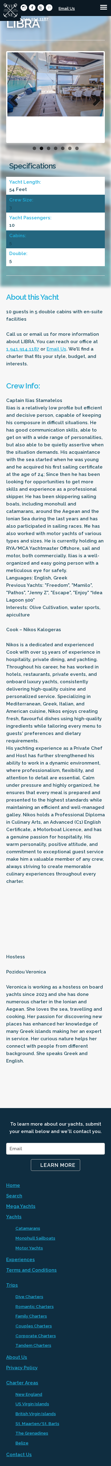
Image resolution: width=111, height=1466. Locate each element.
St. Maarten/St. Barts (37, 1423)
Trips (12, 1285)
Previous (16, 98)
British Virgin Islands (35, 1413)
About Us (16, 1357)
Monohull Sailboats (35, 1238)
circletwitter (41, 7)
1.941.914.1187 (34, 19)
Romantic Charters (34, 1306)
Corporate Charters (35, 1335)
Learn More (58, 1165)
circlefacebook (32, 7)
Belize (21, 1442)
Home (13, 1185)
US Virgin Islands (32, 1403)
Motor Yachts (29, 1247)
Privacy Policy (22, 1368)
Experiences (20, 1259)
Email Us (67, 8)
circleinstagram (24, 7)
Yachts (14, 1217)
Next (94, 98)
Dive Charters (29, 1296)
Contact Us (19, 1454)
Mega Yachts (20, 1206)
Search (14, 1196)
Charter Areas (22, 1383)
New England (28, 1394)
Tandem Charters (33, 1345)
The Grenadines (31, 1433)
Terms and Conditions (31, 1270)
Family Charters (31, 1316)
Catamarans (27, 1228)
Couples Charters (33, 1325)
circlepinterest (49, 7)
